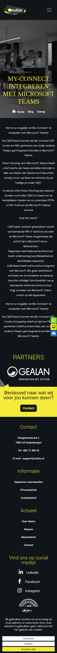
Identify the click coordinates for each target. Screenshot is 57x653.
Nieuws (28, 529)
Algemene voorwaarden (28, 482)
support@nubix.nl (33, 458)
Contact (28, 545)
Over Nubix (28, 521)
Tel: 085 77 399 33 (28, 450)
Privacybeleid (28, 489)
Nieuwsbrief (28, 537)
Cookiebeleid (28, 497)
